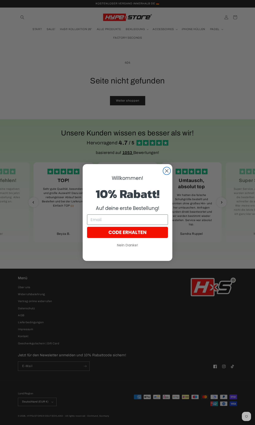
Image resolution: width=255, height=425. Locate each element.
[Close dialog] (167, 171)
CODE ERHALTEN (127, 232)
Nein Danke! (127, 245)
